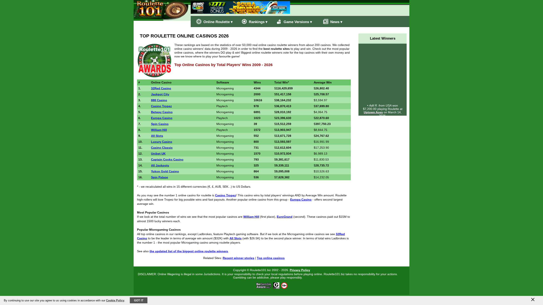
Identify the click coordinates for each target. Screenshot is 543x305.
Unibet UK (158, 153)
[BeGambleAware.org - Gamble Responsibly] (264, 287)
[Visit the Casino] (240, 12)
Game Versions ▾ (297, 22)
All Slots (157, 135)
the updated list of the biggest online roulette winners (189, 251)
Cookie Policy (115, 300)
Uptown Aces (373, 110)
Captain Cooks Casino (167, 159)
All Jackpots (160, 165)
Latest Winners (382, 38)
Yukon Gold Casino (165, 171)
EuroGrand (284, 216)
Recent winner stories (238, 258)
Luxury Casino (161, 141)
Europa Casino (161, 118)
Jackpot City (160, 94)
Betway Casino (162, 112)
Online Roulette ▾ (217, 22)
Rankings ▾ (257, 22)
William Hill (159, 130)
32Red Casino (161, 88)
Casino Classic (162, 147)
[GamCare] (276, 287)
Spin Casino (160, 124)
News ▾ (335, 22)
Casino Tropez (161, 106)
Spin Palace (159, 177)
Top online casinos (271, 258)
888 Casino (159, 100)
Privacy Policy (300, 270)
